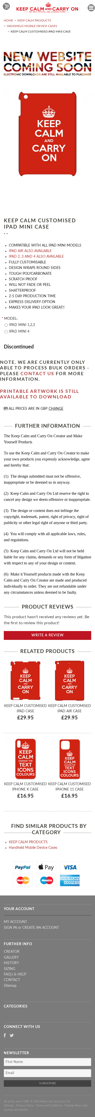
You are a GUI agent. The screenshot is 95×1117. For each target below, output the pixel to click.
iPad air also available (30, 251)
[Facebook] (5, 1036)
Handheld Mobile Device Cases (32, 26)
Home (8, 20)
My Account (15, 922)
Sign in (10, 928)
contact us (37, 374)
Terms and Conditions (49, 1105)
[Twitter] (12, 1036)
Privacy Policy (24, 1105)
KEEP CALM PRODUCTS (34, 20)
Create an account (40, 928)
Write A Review (47, 635)
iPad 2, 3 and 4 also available (36, 256)
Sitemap (10, 986)
